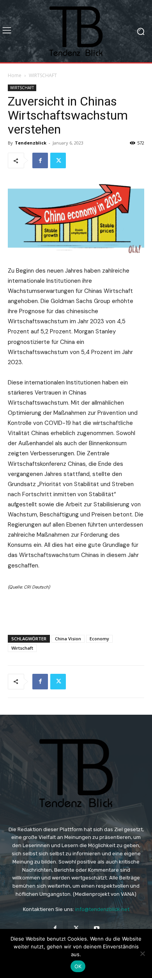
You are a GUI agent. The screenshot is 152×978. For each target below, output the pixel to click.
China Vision (68, 638)
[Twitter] (58, 160)
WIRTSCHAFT (43, 75)
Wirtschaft (22, 648)
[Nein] (142, 953)
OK (78, 966)
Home (14, 75)
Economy (99, 638)
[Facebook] (40, 160)
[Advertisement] (76, 610)
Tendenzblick (30, 143)
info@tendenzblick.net (102, 909)
